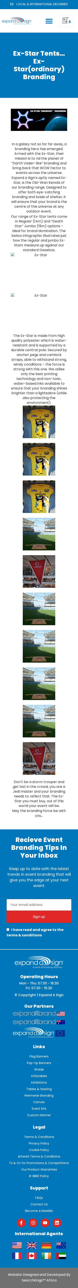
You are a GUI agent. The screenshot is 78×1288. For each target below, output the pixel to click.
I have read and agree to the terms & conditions (34, 932)
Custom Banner (39, 1115)
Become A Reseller (39, 1211)
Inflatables (39, 1076)
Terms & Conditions (39, 1137)
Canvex (39, 1102)
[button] (49, 21)
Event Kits (39, 1108)
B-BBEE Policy (39, 1176)
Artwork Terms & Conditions (39, 1156)
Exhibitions (39, 1082)
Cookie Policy (39, 1150)
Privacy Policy (39, 1143)
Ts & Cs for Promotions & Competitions (39, 1163)
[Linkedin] (57, 1222)
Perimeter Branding (39, 1095)
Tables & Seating (39, 1089)
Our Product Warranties (39, 1169)
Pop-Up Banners (39, 1063)
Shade (39, 1069)
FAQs (39, 1198)
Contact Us (39, 1204)
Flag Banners (39, 1056)
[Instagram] (33, 1222)
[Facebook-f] (21, 1222)
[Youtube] (45, 1222)
